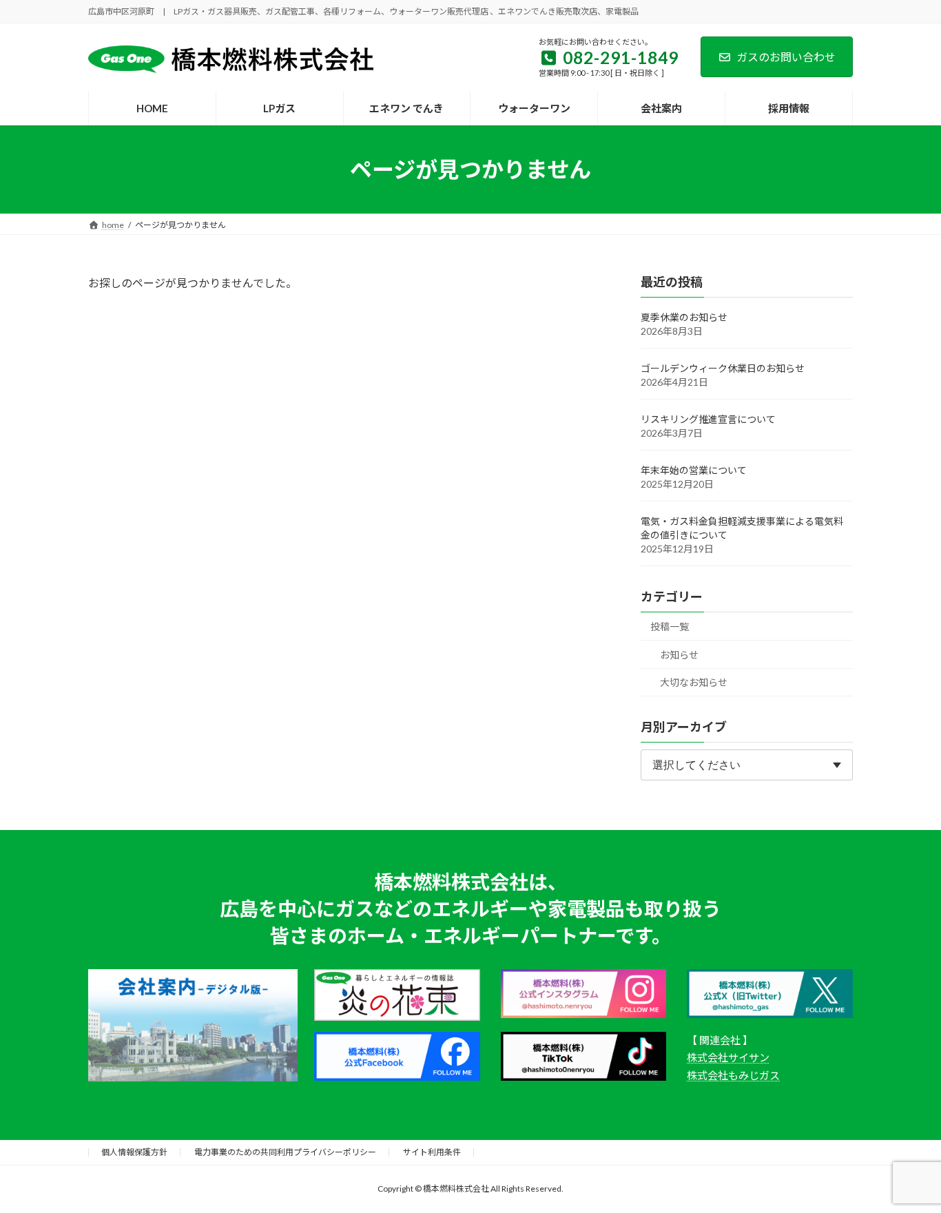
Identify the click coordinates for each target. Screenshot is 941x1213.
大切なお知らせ (693, 682)
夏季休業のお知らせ (684, 317)
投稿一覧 (669, 626)
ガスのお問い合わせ (786, 56)
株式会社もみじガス (733, 1075)
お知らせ (679, 655)
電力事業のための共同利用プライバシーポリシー (285, 1152)
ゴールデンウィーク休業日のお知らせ (723, 368)
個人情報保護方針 (134, 1152)
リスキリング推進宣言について (708, 419)
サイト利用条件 (432, 1152)
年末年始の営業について (694, 470)
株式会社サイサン (728, 1057)
